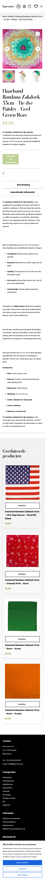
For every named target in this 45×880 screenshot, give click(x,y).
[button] (22, 506)
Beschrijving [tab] (23, 184)
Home (4, 16)
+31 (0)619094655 (13, 760)
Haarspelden (7, 788)
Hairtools (6, 791)
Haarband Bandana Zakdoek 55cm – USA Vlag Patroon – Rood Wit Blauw (22, 515)
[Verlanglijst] (36, 6)
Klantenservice (8, 825)
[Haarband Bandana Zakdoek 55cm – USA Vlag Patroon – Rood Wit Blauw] (22, 482)
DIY (4, 802)
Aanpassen (23, 869)
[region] (22, 860)
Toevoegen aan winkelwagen (10, 159)
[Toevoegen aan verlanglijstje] (3, 173)
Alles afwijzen (23, 875)
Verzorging (7, 795)
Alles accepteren (22, 863)
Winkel (11, 16)
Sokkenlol (6, 805)
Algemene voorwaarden (11, 818)
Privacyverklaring (9, 822)
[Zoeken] (18, 6)
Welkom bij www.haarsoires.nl (14, 829)
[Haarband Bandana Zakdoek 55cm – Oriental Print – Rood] (22, 551)
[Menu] (41, 6)
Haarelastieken (8, 781)
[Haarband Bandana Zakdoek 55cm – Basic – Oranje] (22, 681)
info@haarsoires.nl (15, 764)
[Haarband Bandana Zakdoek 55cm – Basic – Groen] (22, 616)
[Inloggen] (24, 6)
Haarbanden (7, 777)
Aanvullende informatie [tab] (22, 192)
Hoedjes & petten (9, 798)
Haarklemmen (8, 784)
